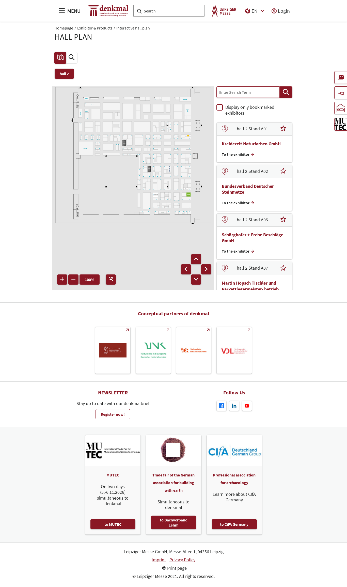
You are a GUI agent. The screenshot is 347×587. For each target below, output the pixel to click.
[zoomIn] (62, 279)
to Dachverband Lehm (173, 522)
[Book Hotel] (340, 108)
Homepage (64, 27)
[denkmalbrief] (340, 77)
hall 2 (64, 73)
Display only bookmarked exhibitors (249, 110)
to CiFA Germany (234, 524)
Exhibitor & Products (94, 27)
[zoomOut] (73, 279)
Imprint (159, 560)
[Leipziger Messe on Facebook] (221, 406)
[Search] (286, 92)
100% (89, 279)
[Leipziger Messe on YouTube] (247, 406)
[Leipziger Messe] (224, 11)
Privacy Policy (182, 560)
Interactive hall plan (133, 27)
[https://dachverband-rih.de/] (112, 350)
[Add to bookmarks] (283, 129)
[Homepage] (108, 11)
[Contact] (340, 92)
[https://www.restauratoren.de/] (193, 350)
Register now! (113, 414)
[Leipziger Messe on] (234, 406)
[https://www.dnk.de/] (153, 350)
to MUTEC (112, 524)
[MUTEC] (340, 124)
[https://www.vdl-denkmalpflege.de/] (234, 350)
